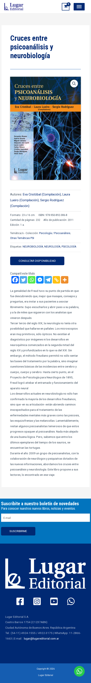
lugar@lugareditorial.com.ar (41, 638)
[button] (74, 83)
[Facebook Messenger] (40, 280)
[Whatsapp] (31, 280)
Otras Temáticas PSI (22, 238)
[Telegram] (48, 280)
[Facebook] (15, 280)
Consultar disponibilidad (37, 260)
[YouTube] (54, 601)
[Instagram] (37, 601)
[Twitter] (23, 280)
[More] (64, 280)
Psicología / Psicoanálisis (54, 233)
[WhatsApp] (71, 601)
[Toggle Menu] (79, 6)
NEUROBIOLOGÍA (33, 246)
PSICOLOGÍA (69, 246)
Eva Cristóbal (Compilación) (42, 194)
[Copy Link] (56, 280)
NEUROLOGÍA (52, 246)
